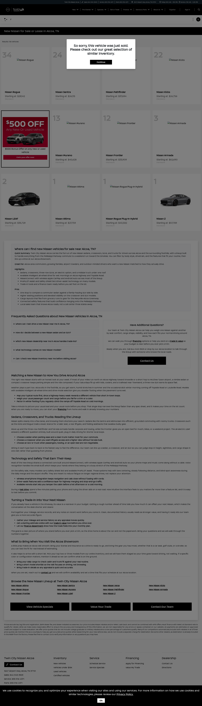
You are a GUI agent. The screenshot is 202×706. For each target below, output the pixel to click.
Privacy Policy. (125, 694)
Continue (101, 62)
